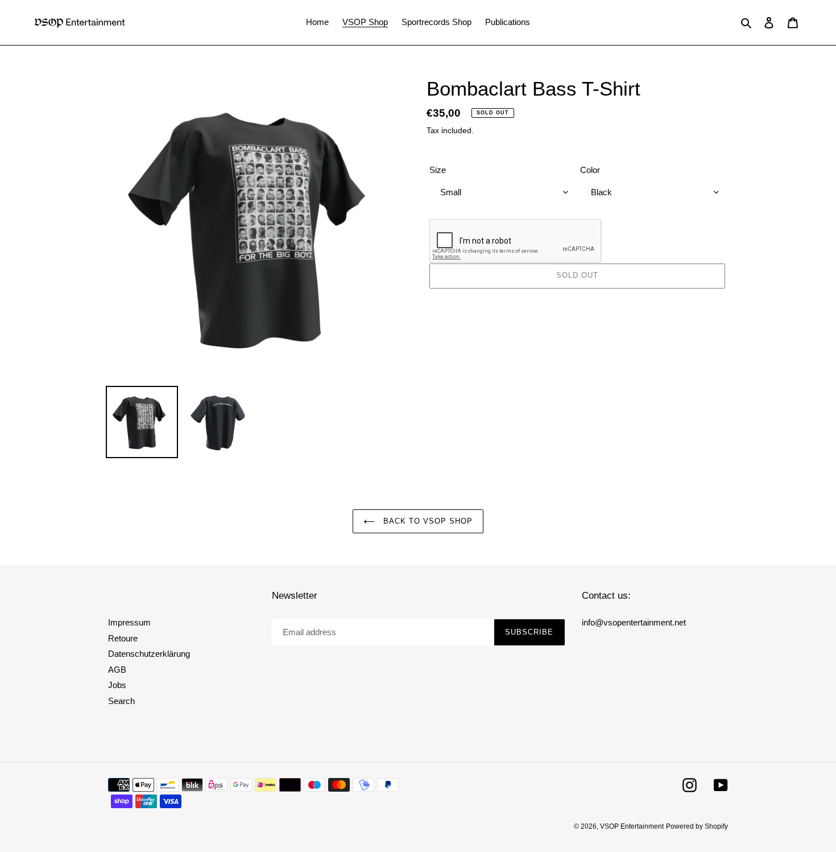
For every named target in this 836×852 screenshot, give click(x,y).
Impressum (129, 622)
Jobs (117, 685)
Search (121, 701)
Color (590, 170)
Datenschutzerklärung (149, 653)
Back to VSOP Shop (426, 521)
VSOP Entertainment (632, 826)
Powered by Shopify (697, 826)
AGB (117, 669)
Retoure (123, 638)
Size (437, 170)
